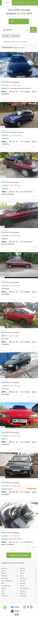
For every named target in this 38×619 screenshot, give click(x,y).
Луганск (3, 588)
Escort (16, 36)
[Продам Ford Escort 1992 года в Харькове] (19, 165)
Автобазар (7, 2)
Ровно (22, 573)
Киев (2, 583)
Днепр (3, 571)
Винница (4, 568)
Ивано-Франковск (7, 581)
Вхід (29, 2)
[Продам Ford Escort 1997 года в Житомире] (19, 365)
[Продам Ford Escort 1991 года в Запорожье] (19, 265)
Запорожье (4, 578)
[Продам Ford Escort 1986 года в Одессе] (19, 415)
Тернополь (23, 578)
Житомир (4, 576)
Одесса (22, 568)
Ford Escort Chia (8, 132)
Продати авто (18, 2)
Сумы (22, 576)
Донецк (3, 573)
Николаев (4, 596)
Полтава (22, 571)
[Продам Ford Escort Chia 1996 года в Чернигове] (19, 115)
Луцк (2, 591)
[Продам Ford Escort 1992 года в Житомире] (19, 315)
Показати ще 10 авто (18, 555)
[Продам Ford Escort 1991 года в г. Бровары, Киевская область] (19, 515)
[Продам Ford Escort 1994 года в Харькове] (19, 215)
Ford (6, 36)
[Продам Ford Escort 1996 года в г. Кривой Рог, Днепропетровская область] (19, 65)
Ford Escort (6, 82)
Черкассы (23, 591)
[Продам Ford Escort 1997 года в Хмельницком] (19, 465)
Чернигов (23, 593)
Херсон (22, 585)
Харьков (22, 583)
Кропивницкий (5, 585)
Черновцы (23, 596)
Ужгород (22, 581)
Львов (3, 593)
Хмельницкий (24, 588)
